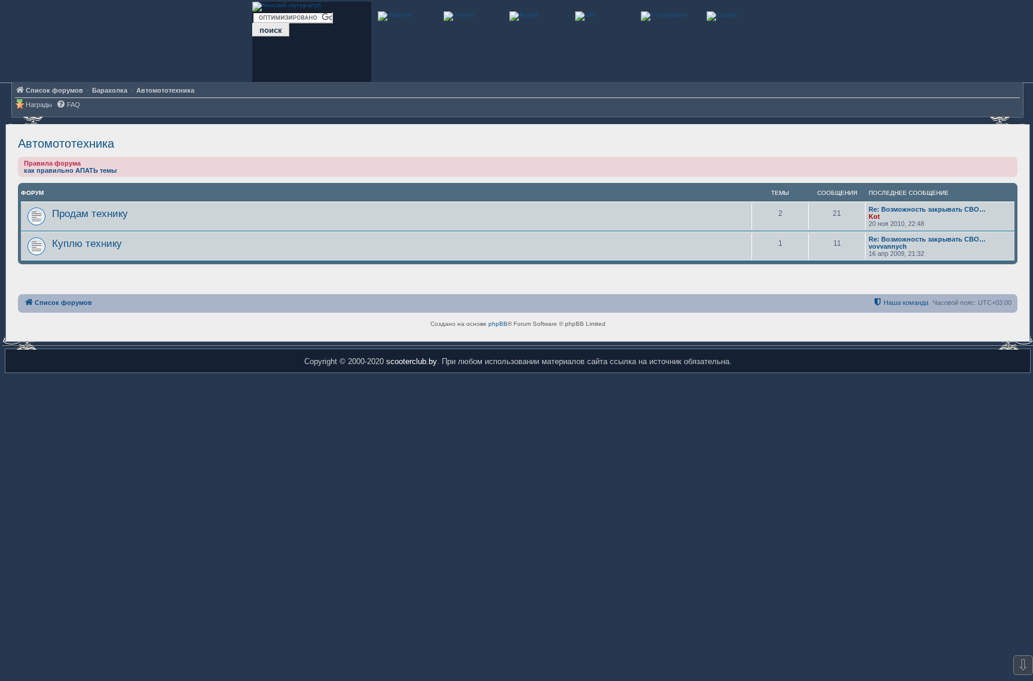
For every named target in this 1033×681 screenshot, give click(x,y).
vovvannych (888, 246)
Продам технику (90, 213)
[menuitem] (68, 105)
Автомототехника (66, 143)
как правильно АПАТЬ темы (70, 170)
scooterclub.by (411, 361)
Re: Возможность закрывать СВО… (927, 209)
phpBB (498, 323)
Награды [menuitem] (39, 104)
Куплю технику (87, 243)
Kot (874, 216)
